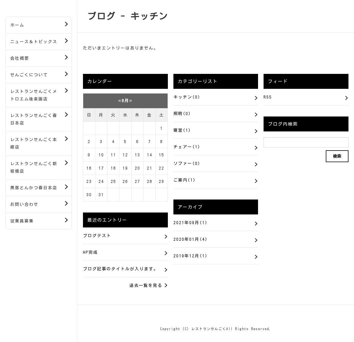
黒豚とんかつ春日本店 (33, 188)
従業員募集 (22, 221)
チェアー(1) (187, 147)
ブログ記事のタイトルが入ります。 (120, 269)
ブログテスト (97, 236)
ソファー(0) (187, 163)
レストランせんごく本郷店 (33, 143)
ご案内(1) (184, 180)
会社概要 (19, 58)
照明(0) (182, 114)
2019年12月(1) (190, 256)
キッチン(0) (187, 97)
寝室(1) (182, 130)
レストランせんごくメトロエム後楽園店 (33, 95)
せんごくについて (29, 75)
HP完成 (90, 252)
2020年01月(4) (190, 239)
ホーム (17, 25)
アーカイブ (190, 207)
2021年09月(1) (190, 223)
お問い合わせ (24, 204)
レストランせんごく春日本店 (33, 119)
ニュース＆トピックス (33, 42)
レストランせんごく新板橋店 (33, 167)
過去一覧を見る (145, 285)
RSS (268, 97)
